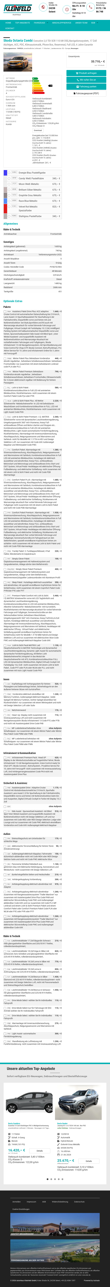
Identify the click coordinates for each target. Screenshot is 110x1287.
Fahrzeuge (39, 23)
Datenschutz (79, 1202)
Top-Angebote (22, 23)
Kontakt (9, 28)
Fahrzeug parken (87, 86)
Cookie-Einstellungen (21, 1209)
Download (38, 130)
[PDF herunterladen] (45, 86)
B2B (93, 23)
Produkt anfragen (88, 73)
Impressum (31, 1202)
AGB (44, 1202)
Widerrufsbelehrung (60, 1202)
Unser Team (81, 23)
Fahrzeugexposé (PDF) (87, 93)
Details (40, 1161)
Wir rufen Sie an (88, 79)
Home (8, 23)
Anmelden (16, 1202)
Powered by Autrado (92, 1281)
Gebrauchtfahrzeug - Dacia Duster (29, 1129)
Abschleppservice (61, 23)
